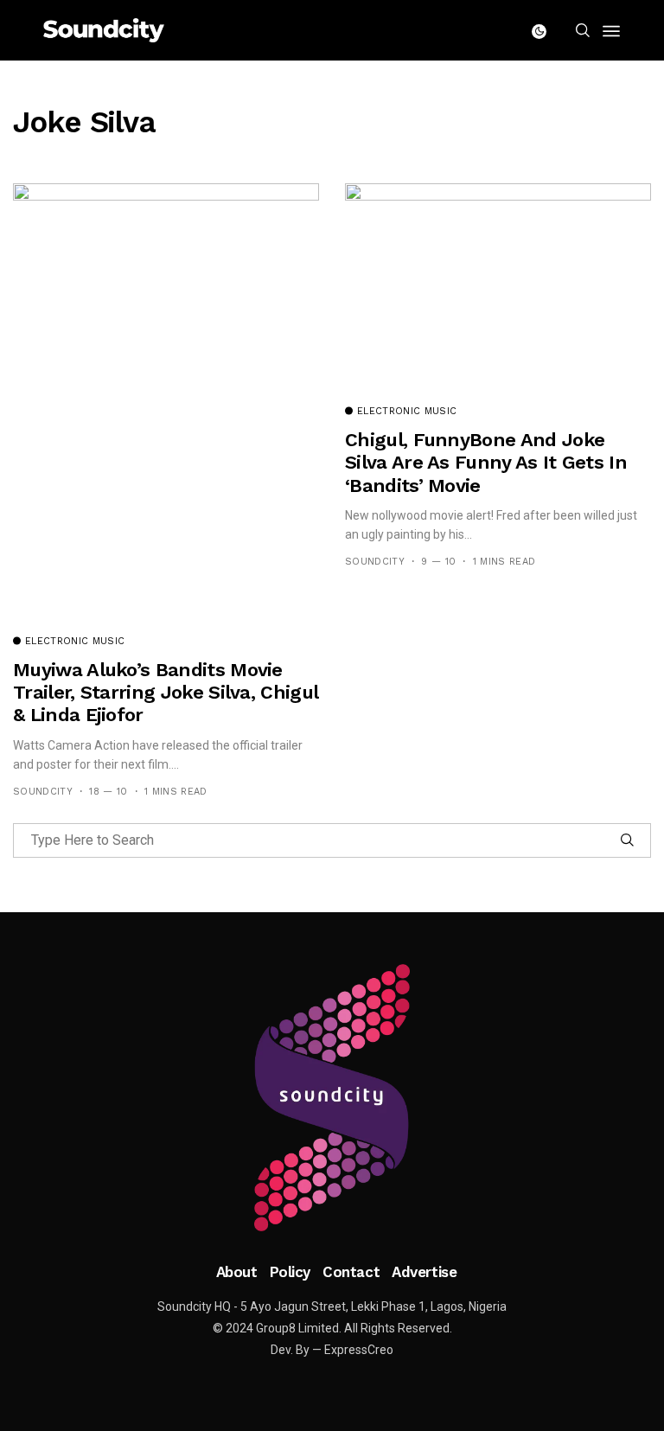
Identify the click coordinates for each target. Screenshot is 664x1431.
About (237, 1272)
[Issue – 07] (332, 1098)
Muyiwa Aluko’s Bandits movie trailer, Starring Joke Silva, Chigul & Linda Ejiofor (165, 692)
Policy (290, 1272)
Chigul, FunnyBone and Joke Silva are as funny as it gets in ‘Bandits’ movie (486, 462)
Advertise (424, 1272)
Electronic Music (74, 641)
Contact (351, 1272)
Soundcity (43, 791)
